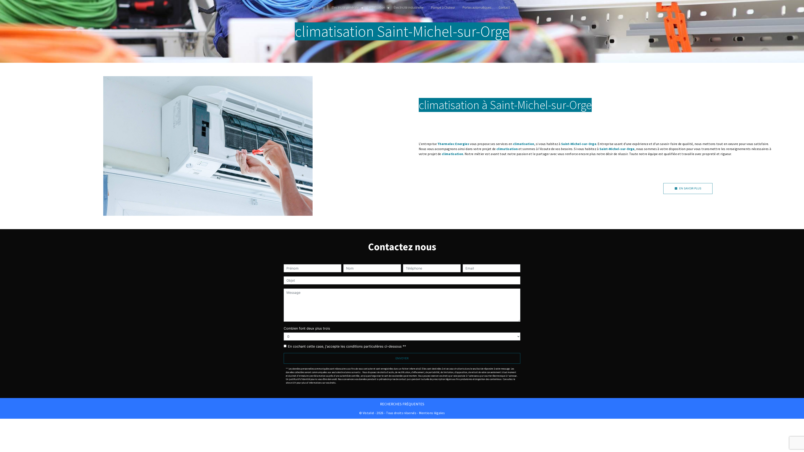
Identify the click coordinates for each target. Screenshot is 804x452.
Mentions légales (431, 413)
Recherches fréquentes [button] (402, 404)
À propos (318, 7)
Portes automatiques (477, 7)
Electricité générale (345, 7)
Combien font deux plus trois (307, 328)
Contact (504, 7)
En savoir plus (689, 188)
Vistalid (368, 413)
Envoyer (402, 358)
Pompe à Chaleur (443, 7)
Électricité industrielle (409, 7)
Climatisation (376, 7)
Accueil (299, 7)
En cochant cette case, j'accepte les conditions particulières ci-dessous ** (347, 346)
